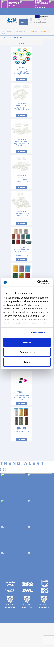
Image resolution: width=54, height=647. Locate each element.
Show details (38, 332)
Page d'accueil (8, 31)
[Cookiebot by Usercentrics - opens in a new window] (38, 282)
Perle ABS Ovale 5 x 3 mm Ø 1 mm (21, 213)
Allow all (27, 342)
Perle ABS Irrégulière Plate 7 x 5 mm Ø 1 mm (21, 178)
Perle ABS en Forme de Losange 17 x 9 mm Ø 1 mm (21, 106)
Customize (25, 352)
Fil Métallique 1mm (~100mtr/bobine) (21, 430)
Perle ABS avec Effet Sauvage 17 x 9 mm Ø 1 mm (21, 142)
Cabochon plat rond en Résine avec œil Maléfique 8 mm (21, 71)
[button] (31, 21)
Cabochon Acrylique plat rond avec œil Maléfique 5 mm (21, 395)
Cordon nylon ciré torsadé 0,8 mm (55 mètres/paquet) (21, 251)
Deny (27, 362)
